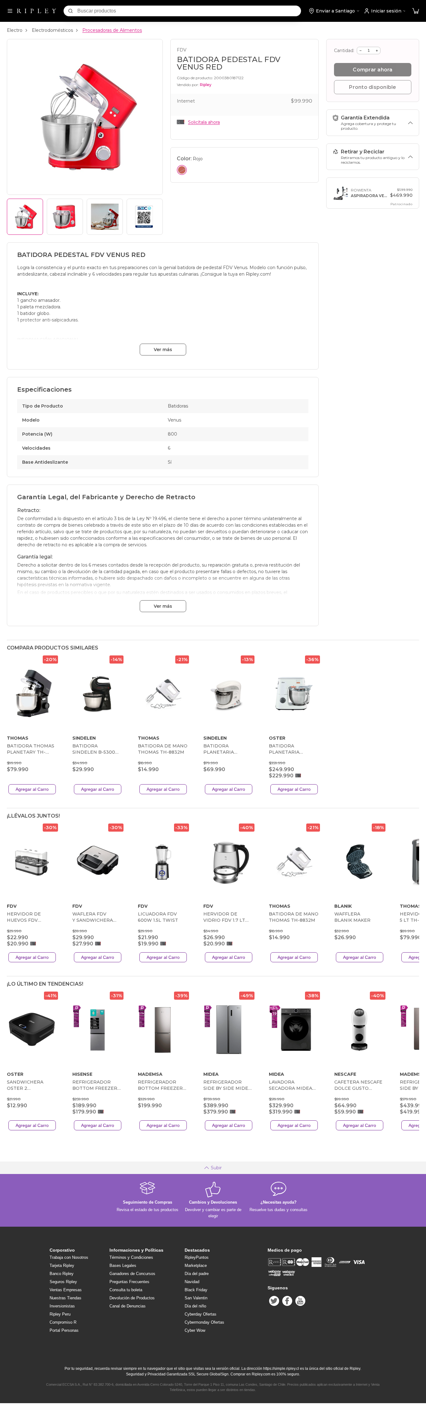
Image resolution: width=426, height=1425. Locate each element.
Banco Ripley (62, 1273)
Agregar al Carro (32, 789)
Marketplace (196, 1265)
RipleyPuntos (197, 1257)
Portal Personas (64, 1330)
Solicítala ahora (204, 122)
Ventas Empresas (66, 1289)
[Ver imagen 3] (105, 217)
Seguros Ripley (63, 1281)
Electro (14, 30)
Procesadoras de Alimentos (112, 30)
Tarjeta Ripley (62, 1265)
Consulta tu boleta (125, 1289)
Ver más (163, 349)
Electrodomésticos (52, 30)
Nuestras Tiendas (65, 1298)
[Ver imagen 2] (65, 217)
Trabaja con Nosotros (69, 1257)
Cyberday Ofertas (200, 1314)
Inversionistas (62, 1306)
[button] (415, 11)
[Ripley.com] (36, 11)
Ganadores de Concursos (132, 1273)
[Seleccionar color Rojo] (182, 170)
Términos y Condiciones (131, 1257)
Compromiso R (63, 1322)
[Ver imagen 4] (145, 217)
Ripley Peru (60, 1314)
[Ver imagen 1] (25, 217)
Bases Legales (122, 1265)
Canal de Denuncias (127, 1306)
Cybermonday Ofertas (204, 1322)
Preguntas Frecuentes (129, 1281)
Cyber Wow (195, 1330)
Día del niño (195, 1306)
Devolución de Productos (132, 1298)
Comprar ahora (372, 70)
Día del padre (197, 1273)
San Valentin (196, 1298)
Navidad (192, 1281)
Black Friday (196, 1289)
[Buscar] (70, 11)
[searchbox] (189, 11)
